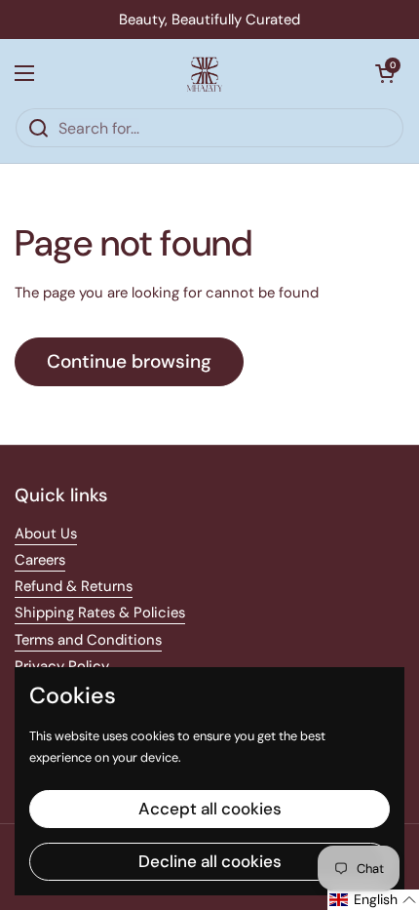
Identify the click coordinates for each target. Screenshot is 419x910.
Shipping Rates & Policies (100, 612)
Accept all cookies (210, 808)
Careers (40, 560)
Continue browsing (129, 361)
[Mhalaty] (204, 73)
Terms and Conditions (88, 640)
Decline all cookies (210, 861)
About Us (46, 533)
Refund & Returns (74, 586)
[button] (384, 73)
